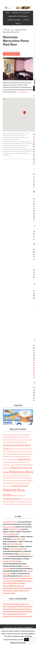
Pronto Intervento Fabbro (23, 616)
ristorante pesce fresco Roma (18, 482)
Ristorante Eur (9, 480)
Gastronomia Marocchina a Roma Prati (16, 145)
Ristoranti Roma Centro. (26, 499)
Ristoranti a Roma (9, 153)
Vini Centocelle (27, 504)
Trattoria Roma (20, 504)
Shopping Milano (20, 578)
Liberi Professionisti (17, 549)
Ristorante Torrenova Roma (18, 495)
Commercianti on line (10, 522)
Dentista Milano (12, 583)
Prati (15, 135)
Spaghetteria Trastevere (8, 501)
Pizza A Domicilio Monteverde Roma (15, 454)
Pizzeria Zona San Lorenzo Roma (18, 464)
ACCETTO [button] (28, 640)
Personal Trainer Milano (11, 604)
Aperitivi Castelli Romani (8, 434)
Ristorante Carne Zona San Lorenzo (11, 475)
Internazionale (8, 135)
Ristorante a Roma (9, 149)
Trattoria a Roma (12, 504)
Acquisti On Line (14, 529)
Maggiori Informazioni (18, 642)
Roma (22, 137)
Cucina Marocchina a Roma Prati (22, 143)
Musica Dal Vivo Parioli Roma (10, 451)
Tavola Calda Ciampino (20, 501)
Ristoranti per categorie (11, 137)
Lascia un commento (11, 54)
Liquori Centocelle (28, 448)
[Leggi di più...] (23, 92)
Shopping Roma (8, 578)
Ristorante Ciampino (25, 475)
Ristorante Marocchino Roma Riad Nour (16, 40)
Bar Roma (15, 437)
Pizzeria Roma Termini (18, 462)
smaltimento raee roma (16, 586)
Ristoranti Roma (17, 539)
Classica (15, 133)
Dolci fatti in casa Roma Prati (16, 448)
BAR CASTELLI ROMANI (21, 434)
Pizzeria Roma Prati (7, 462)
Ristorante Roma (20, 485)
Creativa (21, 133)
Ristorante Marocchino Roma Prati (20, 151)
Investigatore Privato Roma (16, 614)
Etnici (27, 133)
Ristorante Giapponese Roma (21, 480)
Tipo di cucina (14, 139)
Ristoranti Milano (14, 544)
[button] (24, 112)
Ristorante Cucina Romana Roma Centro (13, 478)
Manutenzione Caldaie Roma (13, 588)
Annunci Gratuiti (9, 527)
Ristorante (22, 135)
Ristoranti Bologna (9, 534)
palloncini (26, 576)
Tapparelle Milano (18, 581)
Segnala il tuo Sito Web (11, 561)
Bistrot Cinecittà (21, 437)
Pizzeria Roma (24, 458)
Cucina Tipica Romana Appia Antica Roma (16, 442)
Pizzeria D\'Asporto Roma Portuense (17, 456)
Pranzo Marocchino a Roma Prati (14, 147)
